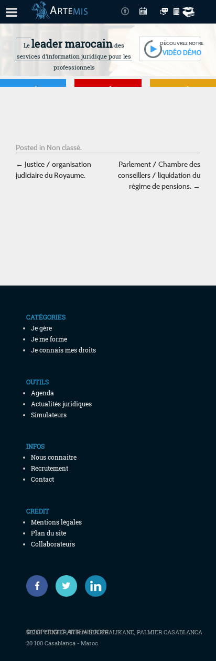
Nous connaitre (54, 457)
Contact (42, 479)
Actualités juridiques (61, 404)
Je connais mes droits (63, 350)
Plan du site (48, 533)
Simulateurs (49, 415)
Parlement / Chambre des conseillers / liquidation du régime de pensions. (159, 174)
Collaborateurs (53, 544)
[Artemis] (59, 13)
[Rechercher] (190, 12)
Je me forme (49, 339)
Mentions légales (56, 522)
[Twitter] (66, 586)
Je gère (41, 328)
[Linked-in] (95, 586)
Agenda (42, 393)
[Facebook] (37, 586)
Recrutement (49, 468)
